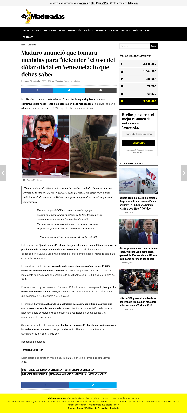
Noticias (36, 30)
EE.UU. (62, 30)
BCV (24, 370)
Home (23, 45)
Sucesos (113, 30)
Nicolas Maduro (97, 374)
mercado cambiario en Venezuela (68, 374)
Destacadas (50, 30)
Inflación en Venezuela (34, 374)
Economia (32, 45)
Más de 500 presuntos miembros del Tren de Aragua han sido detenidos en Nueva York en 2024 (138, 302)
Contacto (28, 37)
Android (84, 3)
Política (88, 30)
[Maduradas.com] (43, 23)
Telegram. (133, 3)
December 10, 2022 (88, 236)
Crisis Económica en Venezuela (45, 370)
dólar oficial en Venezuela (79, 370)
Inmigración (74, 30)
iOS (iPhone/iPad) (100, 3)
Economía (101, 30)
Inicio (26, 30)
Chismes (125, 30)
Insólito (137, 30)
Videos (148, 30)
